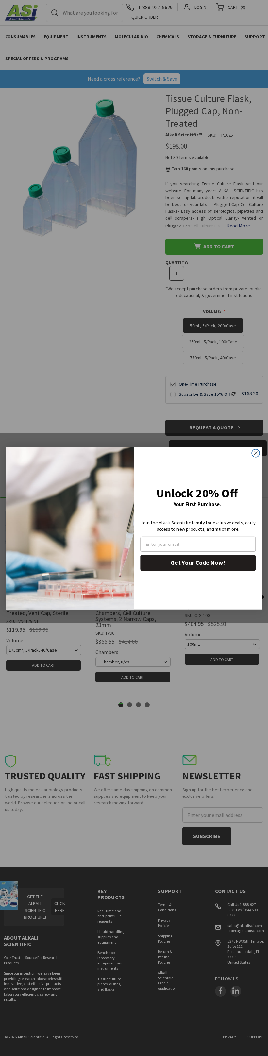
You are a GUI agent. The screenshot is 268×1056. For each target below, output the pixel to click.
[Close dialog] (256, 453)
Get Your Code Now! (198, 562)
